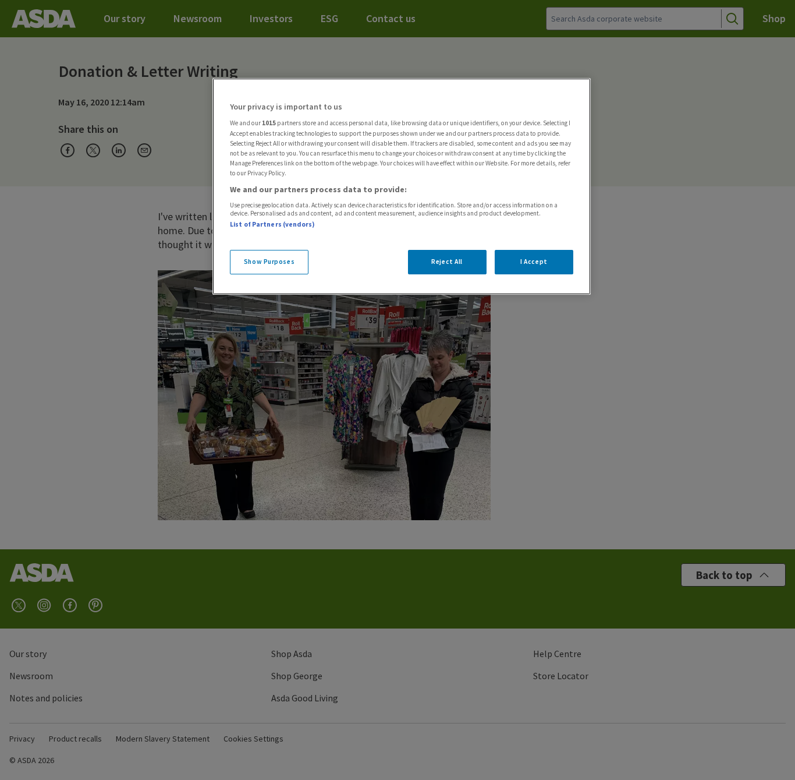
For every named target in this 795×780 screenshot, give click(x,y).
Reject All (447, 261)
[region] (401, 186)
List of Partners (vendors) (272, 224)
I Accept (534, 261)
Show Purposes (269, 261)
